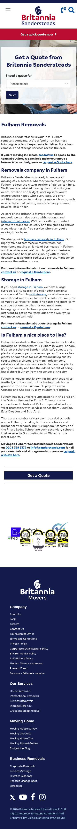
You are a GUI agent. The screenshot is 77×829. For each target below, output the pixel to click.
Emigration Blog (20, 748)
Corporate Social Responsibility (29, 648)
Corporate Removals (22, 766)
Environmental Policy (23, 653)
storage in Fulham (30, 287)
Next (12, 95)
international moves (15, 221)
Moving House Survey (23, 728)
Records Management (23, 780)
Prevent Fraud (19, 668)
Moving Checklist (20, 733)
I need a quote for (19, 75)
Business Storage (20, 771)
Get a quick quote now (37, 34)
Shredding (16, 785)
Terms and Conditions (23, 638)
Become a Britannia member (27, 673)
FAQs (13, 619)
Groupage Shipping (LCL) (25, 710)
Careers (14, 624)
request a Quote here (57, 162)
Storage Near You (21, 705)
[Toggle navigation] (8, 10)
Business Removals (21, 700)
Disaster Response (21, 776)
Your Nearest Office (22, 633)
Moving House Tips (21, 738)
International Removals (24, 696)
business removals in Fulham (44, 239)
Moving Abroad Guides (24, 743)
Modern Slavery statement (26, 663)
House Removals (20, 691)
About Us (15, 614)
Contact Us (17, 628)
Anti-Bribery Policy (21, 658)
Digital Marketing (38, 817)
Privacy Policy (18, 643)
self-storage (37, 294)
